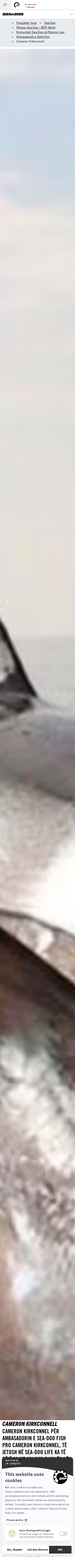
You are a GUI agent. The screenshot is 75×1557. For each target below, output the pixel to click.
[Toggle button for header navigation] (5, 4)
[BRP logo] (16, 4)
